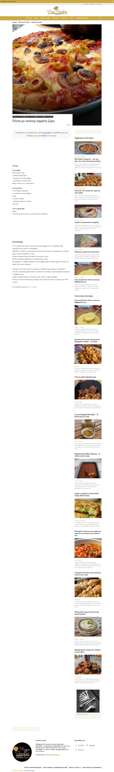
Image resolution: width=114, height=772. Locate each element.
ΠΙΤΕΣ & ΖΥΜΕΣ (45, 18)
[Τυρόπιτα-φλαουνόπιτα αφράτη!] (88, 211)
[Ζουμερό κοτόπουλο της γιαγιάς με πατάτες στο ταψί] (88, 587)
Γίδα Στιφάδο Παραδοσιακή (85, 377)
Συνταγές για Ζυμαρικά (80, 188)
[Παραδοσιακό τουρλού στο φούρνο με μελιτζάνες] (88, 665)
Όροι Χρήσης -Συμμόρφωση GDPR (55, 767)
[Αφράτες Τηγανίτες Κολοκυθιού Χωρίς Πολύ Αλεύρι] (88, 508)
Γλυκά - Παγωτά (79, 249)
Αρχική (14, 22)
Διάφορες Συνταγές (30, 116)
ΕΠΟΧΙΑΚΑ (64, 18)
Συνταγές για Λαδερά (80, 157)
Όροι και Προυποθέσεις (33, 767)
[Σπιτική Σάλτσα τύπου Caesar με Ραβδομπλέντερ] (88, 268)
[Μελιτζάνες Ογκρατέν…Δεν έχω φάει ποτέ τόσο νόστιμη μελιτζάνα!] (88, 148)
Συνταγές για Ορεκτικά (80, 520)
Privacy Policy (75, 767)
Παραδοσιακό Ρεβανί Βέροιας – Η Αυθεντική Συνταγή (87, 455)
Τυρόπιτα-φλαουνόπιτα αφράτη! (87, 222)
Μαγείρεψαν (39, 116)
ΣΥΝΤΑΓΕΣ (29, 18)
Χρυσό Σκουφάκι (18, 770)
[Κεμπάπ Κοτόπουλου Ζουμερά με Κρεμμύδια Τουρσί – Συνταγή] (88, 354)
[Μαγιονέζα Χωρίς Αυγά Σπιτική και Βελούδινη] (88, 627)
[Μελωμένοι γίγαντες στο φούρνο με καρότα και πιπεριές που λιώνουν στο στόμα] (88, 548)
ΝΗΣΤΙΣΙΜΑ (55, 18)
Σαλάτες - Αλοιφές (79, 277)
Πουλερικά (77, 366)
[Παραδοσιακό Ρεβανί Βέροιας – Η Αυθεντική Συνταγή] (88, 469)
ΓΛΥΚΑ (36, 18)
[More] (44, 298)
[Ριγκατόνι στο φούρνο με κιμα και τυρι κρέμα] (88, 179)
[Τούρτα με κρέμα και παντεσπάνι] (88, 240)
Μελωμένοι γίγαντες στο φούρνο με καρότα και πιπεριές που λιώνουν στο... (88, 533)
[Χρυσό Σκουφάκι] (57, 10)
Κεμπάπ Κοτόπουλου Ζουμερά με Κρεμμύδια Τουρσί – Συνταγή (87, 340)
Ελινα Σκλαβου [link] (32, 287)
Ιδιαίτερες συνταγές (24, 22)
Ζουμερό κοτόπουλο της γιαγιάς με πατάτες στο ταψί (88, 574)
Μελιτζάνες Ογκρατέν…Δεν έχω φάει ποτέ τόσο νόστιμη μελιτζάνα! (88, 160)
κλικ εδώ (46, 133)
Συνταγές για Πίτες (79, 220)
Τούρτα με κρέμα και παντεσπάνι (87, 252)
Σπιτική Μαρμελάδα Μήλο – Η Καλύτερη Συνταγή (86, 416)
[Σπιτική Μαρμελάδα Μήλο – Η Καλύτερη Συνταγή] (88, 429)
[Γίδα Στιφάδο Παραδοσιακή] (88, 390)
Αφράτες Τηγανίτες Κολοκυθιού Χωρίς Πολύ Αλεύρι (87, 494)
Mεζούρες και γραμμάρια (92, 767)
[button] (100, 18)
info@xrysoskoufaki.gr (52, 755)
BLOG (72, 18)
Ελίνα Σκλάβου (48, 116)
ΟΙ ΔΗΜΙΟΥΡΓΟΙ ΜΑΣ (82, 18)
